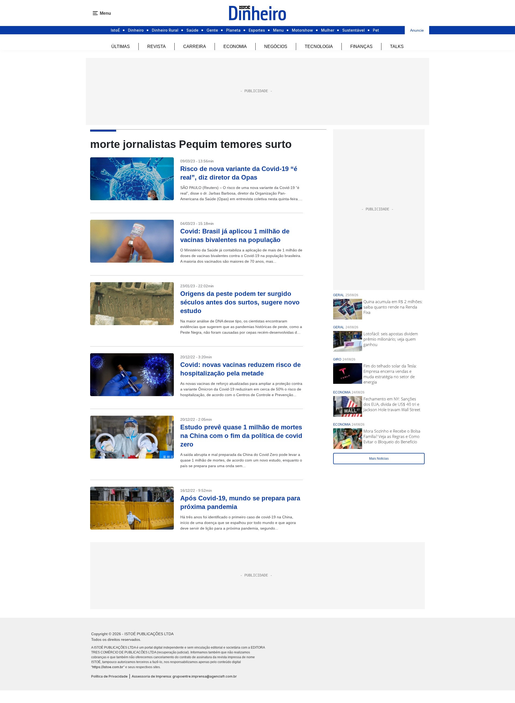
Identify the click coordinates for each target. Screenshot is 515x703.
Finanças (361, 46)
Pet (376, 30)
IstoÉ (115, 30)
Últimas (120, 46)
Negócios (275, 46)
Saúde (192, 30)
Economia (235, 46)
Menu (278, 30)
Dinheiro (136, 30)
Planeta (233, 30)
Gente (212, 30)
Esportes (257, 30)
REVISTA (156, 46)
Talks (397, 46)
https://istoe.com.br (107, 667)
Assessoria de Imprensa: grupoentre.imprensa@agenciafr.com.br (184, 676)
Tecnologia (319, 46)
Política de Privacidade (109, 676)
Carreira (194, 46)
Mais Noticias (379, 458)
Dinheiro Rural (165, 30)
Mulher (327, 30)
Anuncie (417, 30)
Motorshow (302, 30)
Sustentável (353, 30)
